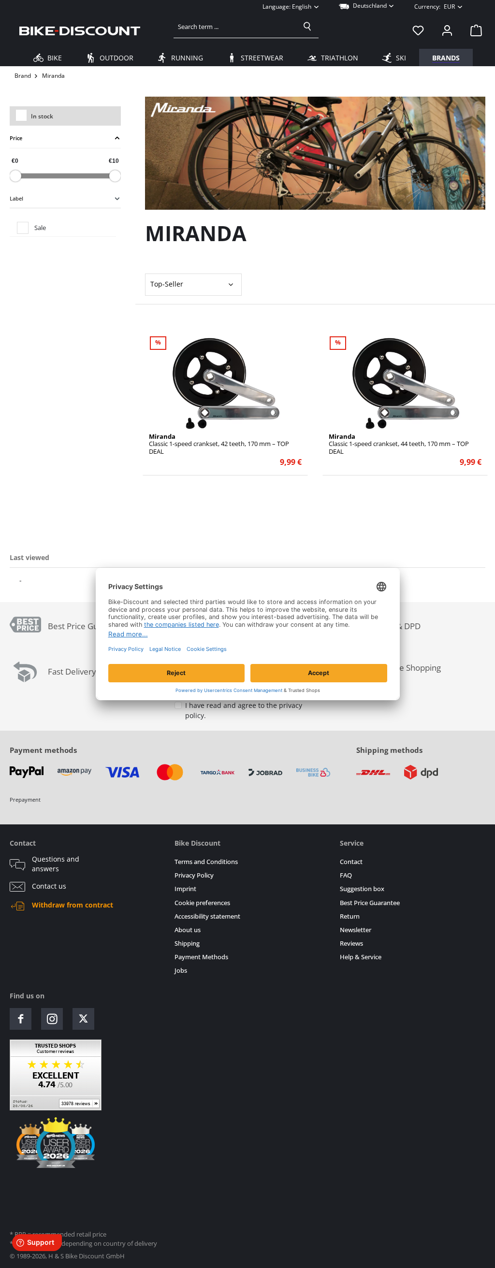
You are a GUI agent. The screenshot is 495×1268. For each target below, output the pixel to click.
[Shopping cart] (473, 30)
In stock (42, 116)
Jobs (181, 970)
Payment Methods (201, 957)
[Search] (307, 26)
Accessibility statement (207, 916)
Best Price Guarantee (370, 903)
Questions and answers (55, 864)
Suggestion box (362, 889)
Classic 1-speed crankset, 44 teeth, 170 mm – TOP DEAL (399, 444)
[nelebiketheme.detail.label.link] (225, 383)
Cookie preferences (202, 903)
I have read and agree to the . (243, 710)
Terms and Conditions (206, 862)
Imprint (185, 889)
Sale (40, 227)
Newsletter (355, 930)
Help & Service (360, 957)
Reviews (351, 943)
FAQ (346, 875)
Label (16, 198)
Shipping (187, 943)
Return (350, 916)
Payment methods (43, 750)
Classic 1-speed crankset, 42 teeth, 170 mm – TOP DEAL (219, 444)
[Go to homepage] (79, 30)
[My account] (447, 30)
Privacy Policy (194, 875)
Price (16, 138)
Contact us (49, 886)
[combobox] (235, 26)
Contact (351, 862)
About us (188, 930)
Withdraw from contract (72, 905)
